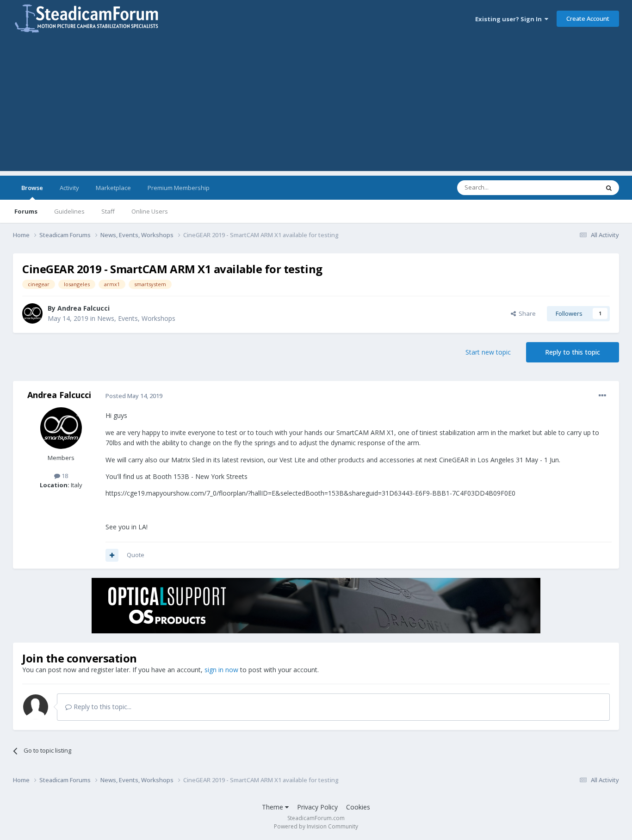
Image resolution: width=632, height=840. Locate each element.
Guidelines (69, 211)
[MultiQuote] (111, 555)
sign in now (221, 669)
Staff (108, 211)
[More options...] (602, 395)
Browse (32, 188)
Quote (135, 555)
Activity (69, 188)
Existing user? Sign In (510, 19)
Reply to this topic (572, 352)
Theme (273, 807)
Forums (25, 211)
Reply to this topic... (101, 706)
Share (526, 313)
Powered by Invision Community (316, 826)
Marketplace (113, 188)
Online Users (149, 211)
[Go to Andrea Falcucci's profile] (32, 313)
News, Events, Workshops (136, 318)
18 (64, 476)
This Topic (572, 187)
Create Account (587, 18)
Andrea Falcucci (83, 308)
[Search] (609, 187)
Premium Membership (179, 188)
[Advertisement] (316, 106)
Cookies (358, 807)
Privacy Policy (317, 807)
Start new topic (488, 352)
